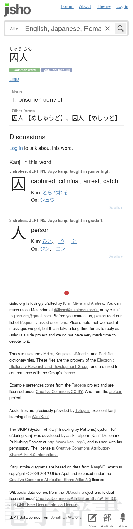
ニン (61, 248)
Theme (104, 6)
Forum (67, 6)
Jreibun (115, 391)
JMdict (47, 354)
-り (61, 241)
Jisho (17, 10)
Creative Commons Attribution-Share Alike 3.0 (50, 479)
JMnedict (82, 354)
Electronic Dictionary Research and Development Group (61, 363)
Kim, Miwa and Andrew (83, 303)
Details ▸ (115, 207)
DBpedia (72, 492)
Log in (122, 6)
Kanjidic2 (63, 354)
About (85, 6)
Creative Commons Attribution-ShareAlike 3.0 (76, 498)
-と (74, 241)
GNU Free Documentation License (47, 504)
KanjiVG (98, 467)
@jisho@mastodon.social (76, 309)
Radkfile (106, 354)
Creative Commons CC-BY (59, 391)
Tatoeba (79, 385)
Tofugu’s (82, 410)
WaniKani (40, 416)
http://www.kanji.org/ (66, 442)
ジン (44, 248)
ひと (47, 241)
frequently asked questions (43, 322)
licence (69, 372)
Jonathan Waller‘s (66, 517)
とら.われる (55, 192)
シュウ (47, 200)
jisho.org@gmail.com (32, 316)
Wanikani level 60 (57, 70)
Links (14, 79)
